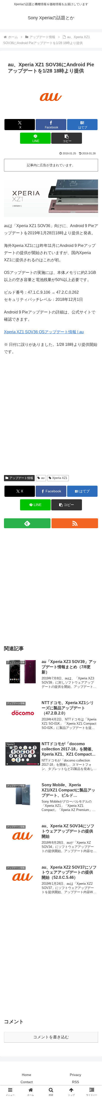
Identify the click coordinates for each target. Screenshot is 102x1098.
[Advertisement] (51, 418)
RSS (75, 1082)
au (43, 478)
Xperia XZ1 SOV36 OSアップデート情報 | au (44, 332)
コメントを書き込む (51, 1037)
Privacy (75, 1075)
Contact (27, 1082)
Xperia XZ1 (59, 478)
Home (26, 1075)
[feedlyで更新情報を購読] (27, 523)
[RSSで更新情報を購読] (74, 523)
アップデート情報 (21, 478)
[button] (66, 138)
